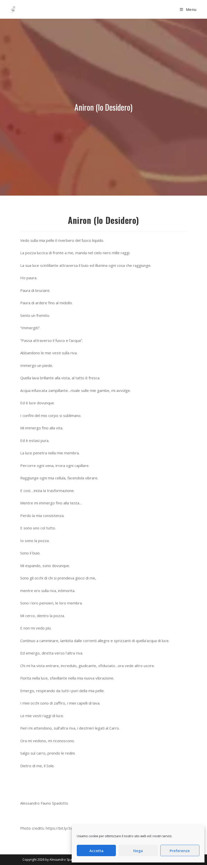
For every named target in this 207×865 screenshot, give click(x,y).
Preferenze (180, 850)
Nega (138, 850)
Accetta (96, 850)
